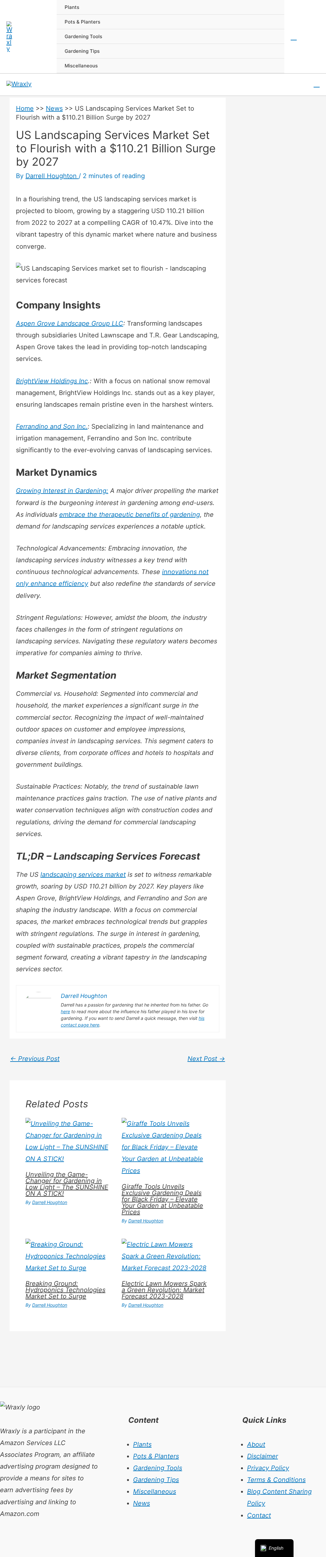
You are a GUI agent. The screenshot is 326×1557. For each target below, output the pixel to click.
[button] (294, 36)
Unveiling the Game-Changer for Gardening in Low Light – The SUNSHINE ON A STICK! (66, 1184)
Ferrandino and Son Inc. (52, 426)
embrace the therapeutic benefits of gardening (129, 514)
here (65, 1011)
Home (25, 108)
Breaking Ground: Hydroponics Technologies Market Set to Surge (65, 1290)
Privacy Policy (268, 1468)
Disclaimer (262, 1456)
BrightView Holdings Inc (52, 381)
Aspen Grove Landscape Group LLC (69, 323)
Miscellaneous (154, 1491)
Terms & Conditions (276, 1480)
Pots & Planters (156, 1456)
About (256, 1444)
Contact (259, 1515)
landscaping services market (83, 874)
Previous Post (35, 1058)
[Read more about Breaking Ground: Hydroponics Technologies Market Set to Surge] (69, 1256)
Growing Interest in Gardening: (62, 491)
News (54, 108)
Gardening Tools (157, 1468)
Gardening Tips (156, 1480)
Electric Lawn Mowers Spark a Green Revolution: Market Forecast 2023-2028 (164, 1290)
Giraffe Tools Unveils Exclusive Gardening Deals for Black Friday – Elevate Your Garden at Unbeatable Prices (162, 1199)
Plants (142, 1444)
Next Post (206, 1058)
